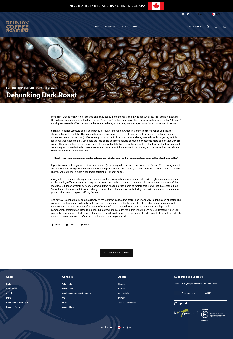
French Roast (22, 88)
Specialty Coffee (37, 88)
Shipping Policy (13, 307)
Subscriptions (193, 26)
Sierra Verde (11, 288)
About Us (110, 26)
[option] (116, 6)
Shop (97, 26)
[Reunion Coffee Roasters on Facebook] (186, 303)
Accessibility (124, 293)
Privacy (121, 298)
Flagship (10, 293)
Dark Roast (11, 88)
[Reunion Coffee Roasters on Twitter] (180, 303)
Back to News (118, 253)
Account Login (68, 307)
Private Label (68, 288)
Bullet (8, 284)
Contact (121, 284)
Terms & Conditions (127, 302)
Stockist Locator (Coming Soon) (76, 293)
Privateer (10, 298)
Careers (121, 288)
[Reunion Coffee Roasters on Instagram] (175, 303)
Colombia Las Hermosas (17, 302)
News (136, 26)
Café (64, 298)
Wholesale (67, 284)
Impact (124, 26)
